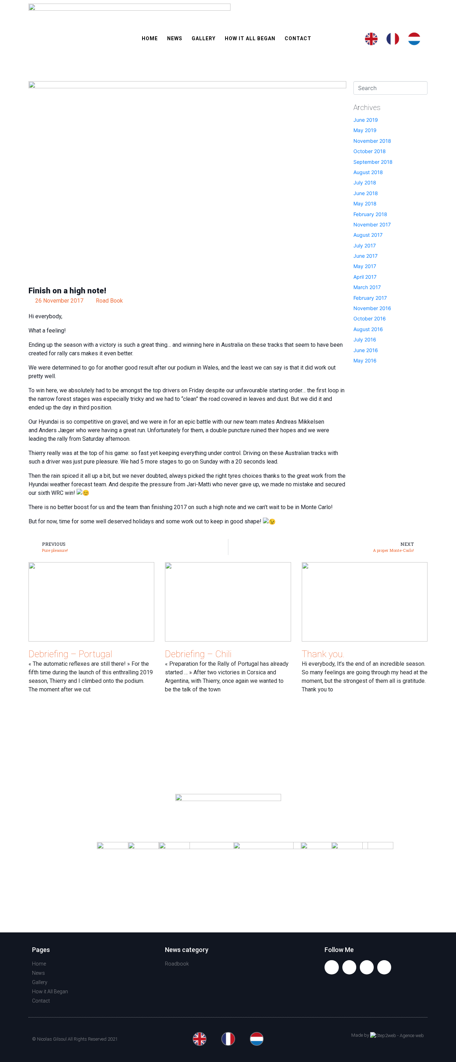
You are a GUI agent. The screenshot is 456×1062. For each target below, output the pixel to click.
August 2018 (368, 172)
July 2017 (364, 245)
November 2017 (372, 224)
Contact (298, 38)
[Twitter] (349, 967)
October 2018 (369, 151)
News (174, 38)
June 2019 (365, 120)
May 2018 (365, 203)
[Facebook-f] (331, 967)
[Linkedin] (384, 967)
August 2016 (368, 329)
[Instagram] (367, 967)
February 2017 (370, 298)
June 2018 (365, 193)
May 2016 (365, 360)
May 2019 (365, 130)
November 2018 (372, 141)
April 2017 (365, 277)
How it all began (250, 38)
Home (150, 38)
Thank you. (323, 654)
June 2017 (365, 256)
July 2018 (364, 182)
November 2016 (372, 308)
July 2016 (364, 339)
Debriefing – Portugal (70, 654)
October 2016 (369, 318)
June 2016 (365, 350)
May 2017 (364, 266)
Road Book (109, 300)
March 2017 (367, 287)
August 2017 (368, 235)
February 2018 (370, 214)
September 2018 (373, 162)
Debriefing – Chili (198, 654)
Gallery (204, 38)
